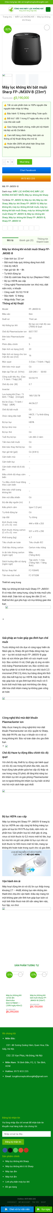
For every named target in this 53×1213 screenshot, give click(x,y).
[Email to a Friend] (20, 228)
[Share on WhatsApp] (5, 228)
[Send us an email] (10, 1150)
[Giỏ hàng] (48, 9)
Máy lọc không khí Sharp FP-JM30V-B (27, 217)
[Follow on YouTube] (26, 1150)
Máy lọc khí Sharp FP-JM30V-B (24, 203)
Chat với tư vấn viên (19, 1209)
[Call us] (15, 1150)
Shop (43, 1202)
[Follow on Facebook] (5, 1150)
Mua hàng (24, 162)
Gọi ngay (46, 1209)
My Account (24, 1202)
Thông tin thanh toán (43, 240)
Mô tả (10, 240)
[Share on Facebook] (10, 228)
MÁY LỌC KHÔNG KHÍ (24, 17)
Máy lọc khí (30, 200)
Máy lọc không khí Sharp (36, 195)
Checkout (12, 1202)
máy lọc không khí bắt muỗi (25, 207)
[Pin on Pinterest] (26, 228)
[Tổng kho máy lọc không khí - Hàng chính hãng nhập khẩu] (25, 9)
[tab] (10, 240)
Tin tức (35, 1202)
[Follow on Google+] (20, 1150)
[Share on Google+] (31, 228)
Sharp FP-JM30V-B (11, 221)
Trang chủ (7, 17)
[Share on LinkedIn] (36, 228)
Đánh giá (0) (26, 240)
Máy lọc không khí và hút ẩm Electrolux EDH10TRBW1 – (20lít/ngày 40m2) (14, 1000)
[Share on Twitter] (15, 228)
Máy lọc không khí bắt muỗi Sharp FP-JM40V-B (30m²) (38, 997)
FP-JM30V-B (17, 200)
